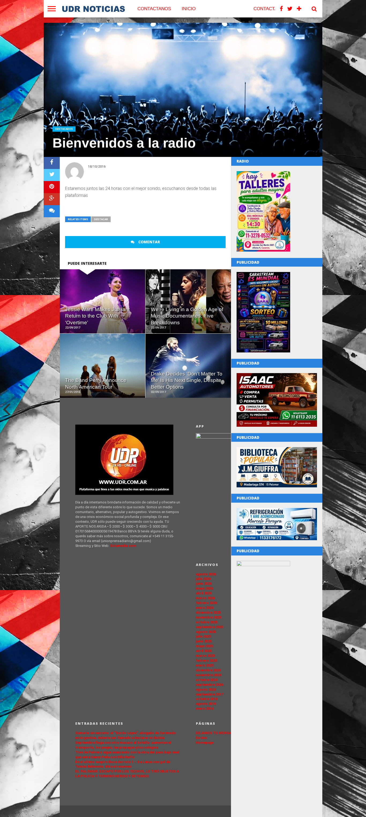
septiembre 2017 (209, 694)
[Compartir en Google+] (52, 199)
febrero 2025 (206, 660)
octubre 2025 (207, 622)
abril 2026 (204, 593)
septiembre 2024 (209, 685)
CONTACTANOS (154, 8)
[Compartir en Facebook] (52, 163)
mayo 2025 (204, 646)
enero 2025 (205, 665)
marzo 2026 (205, 598)
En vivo (201, 738)
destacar (101, 219)
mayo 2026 (204, 588)
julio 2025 (203, 636)
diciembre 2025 (208, 612)
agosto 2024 (206, 689)
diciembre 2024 (208, 670)
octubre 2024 (207, 680)
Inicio (189, 8)
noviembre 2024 (208, 675)
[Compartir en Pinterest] (52, 187)
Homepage (205, 743)
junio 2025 (204, 641)
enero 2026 (205, 608)
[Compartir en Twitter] (52, 175)
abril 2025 (204, 651)
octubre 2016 (207, 699)
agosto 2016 (206, 704)
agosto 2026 (206, 574)
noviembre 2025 (208, 617)
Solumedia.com (123, 546)
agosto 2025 (206, 632)
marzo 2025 (205, 656)
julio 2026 (203, 579)
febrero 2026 (206, 603)
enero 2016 (205, 708)
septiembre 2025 (209, 627)
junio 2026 (204, 584)
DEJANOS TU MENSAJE (216, 733)
